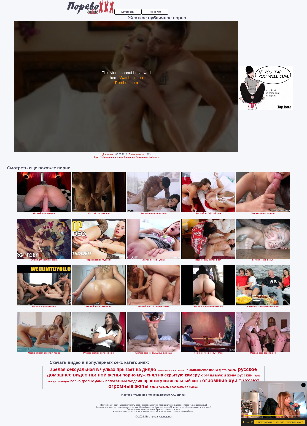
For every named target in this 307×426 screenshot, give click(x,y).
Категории (127, 11)
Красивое (129, 157)
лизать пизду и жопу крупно (171, 370)
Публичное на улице (111, 157)
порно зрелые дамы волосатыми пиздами (106, 381)
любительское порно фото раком (211, 370)
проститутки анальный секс (172, 380)
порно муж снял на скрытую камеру (161, 375)
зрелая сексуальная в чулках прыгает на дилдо (103, 369)
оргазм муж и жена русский (226, 375)
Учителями (142, 157)
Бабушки (154, 157)
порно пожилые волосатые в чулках (174, 387)
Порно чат (155, 11)
